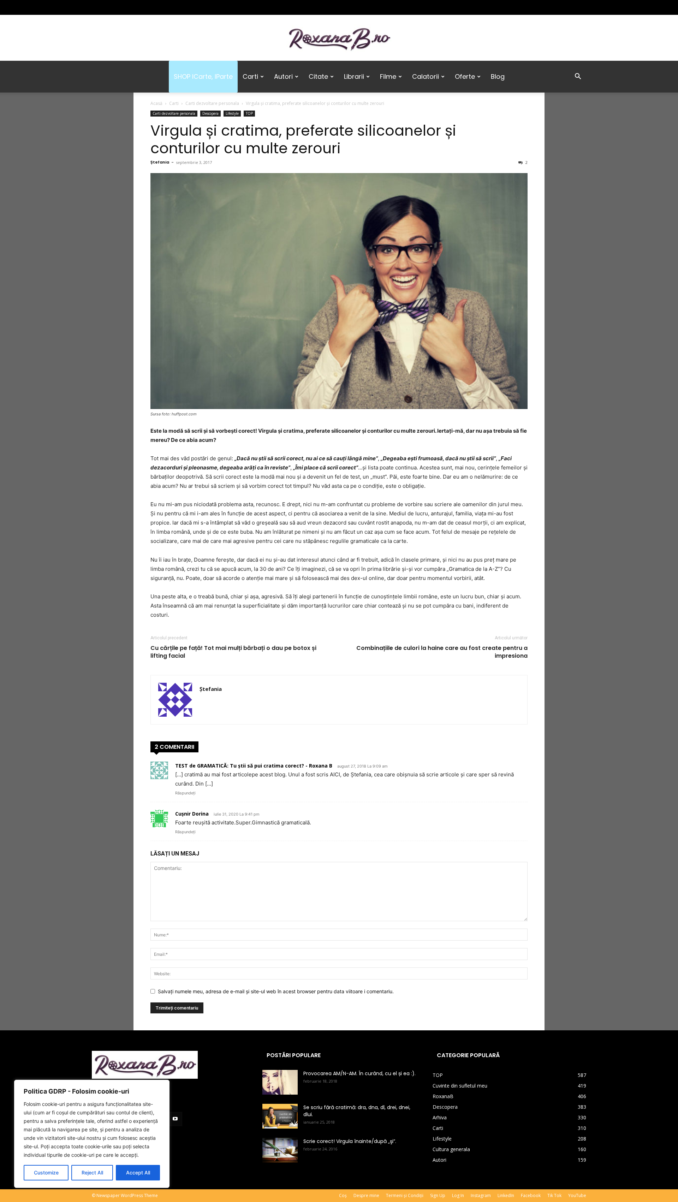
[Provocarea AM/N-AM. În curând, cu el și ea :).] (280, 1082)
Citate (318, 76)
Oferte (465, 76)
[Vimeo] (132, 7)
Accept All (138, 1173)
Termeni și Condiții (404, 1195)
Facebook (531, 1195)
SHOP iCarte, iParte (203, 76)
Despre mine (366, 1195)
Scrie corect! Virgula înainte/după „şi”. (349, 1141)
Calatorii (425, 76)
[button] (577, 77)
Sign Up (437, 1195)
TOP (249, 113)
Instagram (481, 1195)
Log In (458, 1195)
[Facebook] (97, 7)
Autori (283, 76)
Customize (46, 1173)
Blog (498, 76)
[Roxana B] (339, 38)
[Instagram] (108, 7)
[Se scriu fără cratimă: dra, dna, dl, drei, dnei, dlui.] (280, 1116)
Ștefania (159, 162)
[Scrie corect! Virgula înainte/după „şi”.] (280, 1150)
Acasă (156, 103)
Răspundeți (185, 793)
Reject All (92, 1173)
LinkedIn (506, 1195)
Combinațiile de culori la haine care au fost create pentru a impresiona (442, 652)
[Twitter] (120, 7)
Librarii (354, 76)
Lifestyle (232, 113)
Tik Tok (554, 1195)
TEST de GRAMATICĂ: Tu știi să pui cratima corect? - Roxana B (253, 765)
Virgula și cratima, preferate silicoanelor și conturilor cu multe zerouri (303, 139)
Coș (343, 1195)
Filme (388, 76)
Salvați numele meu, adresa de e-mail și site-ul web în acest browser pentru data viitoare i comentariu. (276, 991)
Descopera (210, 113)
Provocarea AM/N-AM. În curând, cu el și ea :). (359, 1073)
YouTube (577, 1195)
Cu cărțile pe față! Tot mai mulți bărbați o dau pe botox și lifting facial (233, 652)
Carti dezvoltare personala (212, 103)
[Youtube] (143, 7)
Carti (250, 76)
